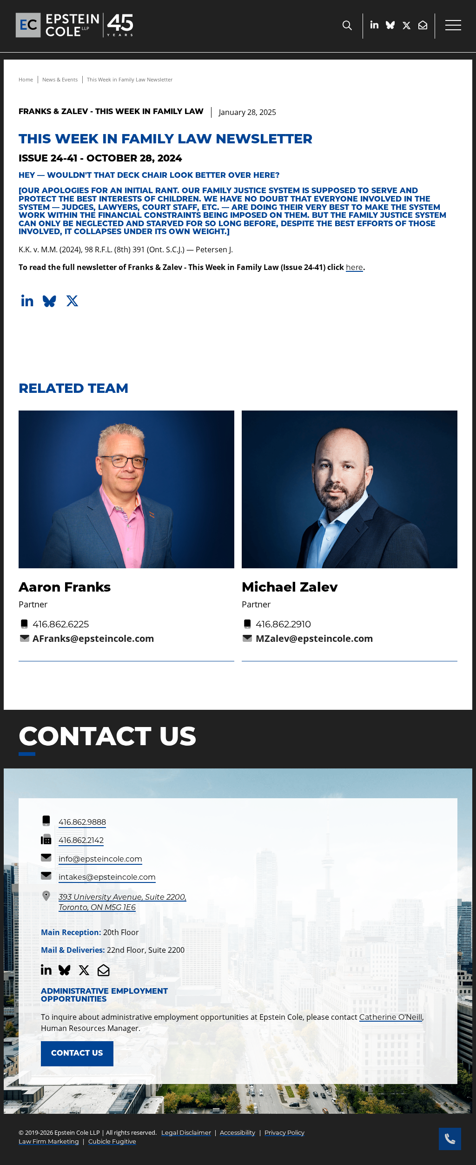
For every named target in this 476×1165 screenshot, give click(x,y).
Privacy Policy (284, 1133)
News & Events (60, 79)
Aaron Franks (65, 588)
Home (26, 79)
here (354, 268)
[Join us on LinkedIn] (374, 26)
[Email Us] (422, 26)
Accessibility (237, 1133)
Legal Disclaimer (186, 1133)
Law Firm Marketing (49, 1142)
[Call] (450, 1139)
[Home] (74, 41)
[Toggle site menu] (453, 26)
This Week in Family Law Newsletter (129, 79)
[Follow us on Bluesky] (390, 26)
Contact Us (77, 1053)
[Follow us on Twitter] (406, 26)
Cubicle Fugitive (112, 1142)
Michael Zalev (289, 588)
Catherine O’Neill (390, 1018)
